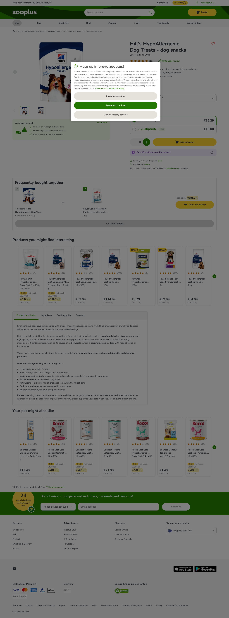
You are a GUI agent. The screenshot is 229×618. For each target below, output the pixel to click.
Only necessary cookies (116, 114)
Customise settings (115, 96)
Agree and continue (116, 105)
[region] (115, 91)
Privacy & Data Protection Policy (109, 88)
